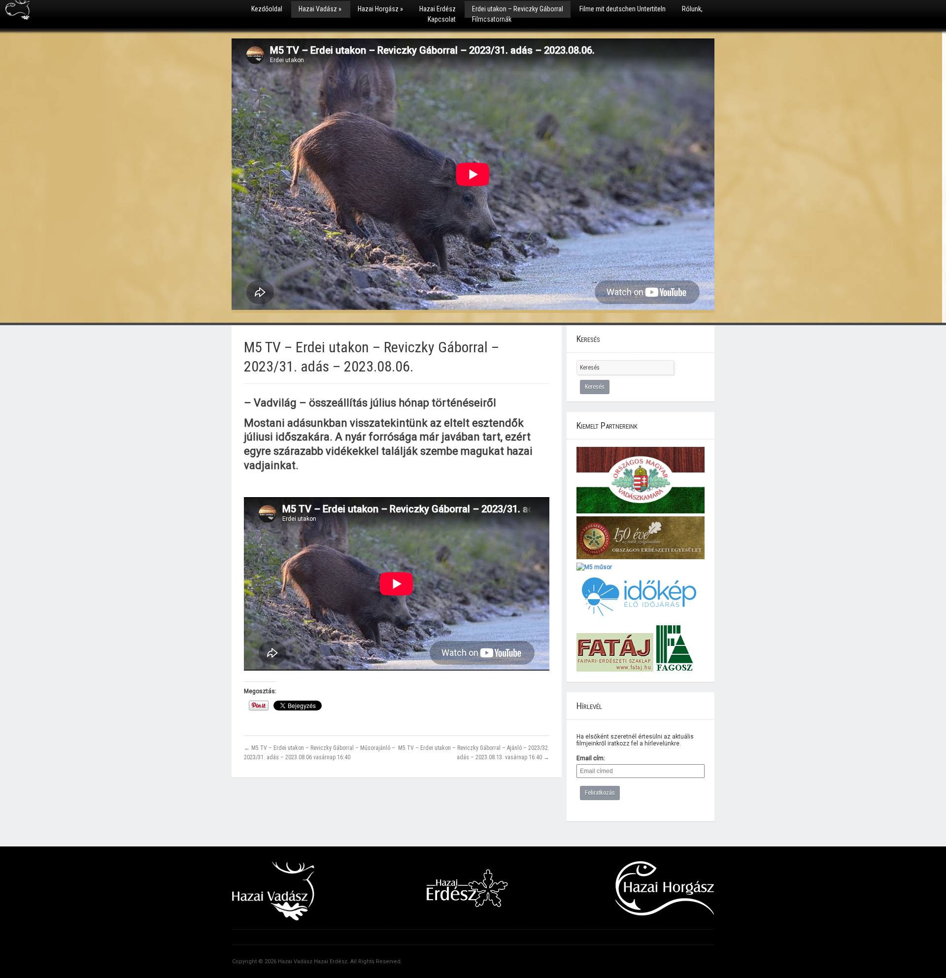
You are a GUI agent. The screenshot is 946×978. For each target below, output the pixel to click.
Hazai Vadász (320, 9)
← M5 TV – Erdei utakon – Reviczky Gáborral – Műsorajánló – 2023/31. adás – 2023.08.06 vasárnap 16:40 (319, 752)
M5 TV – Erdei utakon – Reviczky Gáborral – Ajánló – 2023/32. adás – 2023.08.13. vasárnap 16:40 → (473, 752)
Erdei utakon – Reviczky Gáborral (517, 9)
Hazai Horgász (380, 9)
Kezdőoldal (266, 9)
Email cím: (590, 758)
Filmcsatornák (491, 19)
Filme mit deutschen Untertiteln (622, 9)
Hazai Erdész (437, 9)
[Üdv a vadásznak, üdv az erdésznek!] (17, 13)
